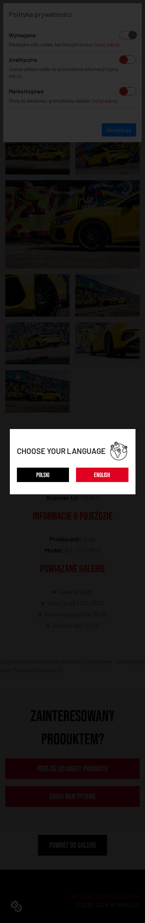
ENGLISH (102, 475)
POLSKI (42, 475)
